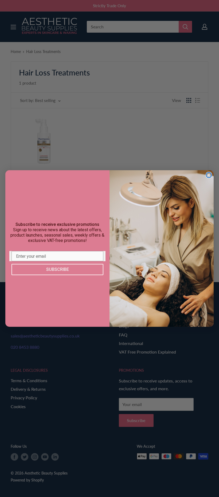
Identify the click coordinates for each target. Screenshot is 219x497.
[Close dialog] (209, 175)
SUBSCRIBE (57, 269)
